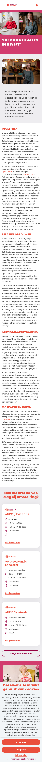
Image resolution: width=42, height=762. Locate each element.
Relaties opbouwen (16, 234)
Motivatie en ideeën (16, 407)
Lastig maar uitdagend (20, 332)
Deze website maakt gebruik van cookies (21, 687)
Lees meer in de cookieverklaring (21, 759)
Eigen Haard (7, 171)
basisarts (6, 419)
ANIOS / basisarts (17, 514)
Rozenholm (28, 174)
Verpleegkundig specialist (16, 563)
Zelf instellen (21, 755)
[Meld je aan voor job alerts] (37, 5)
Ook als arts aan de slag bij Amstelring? (21, 495)
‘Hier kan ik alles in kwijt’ (20, 42)
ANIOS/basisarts (16, 612)
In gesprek (10, 129)
